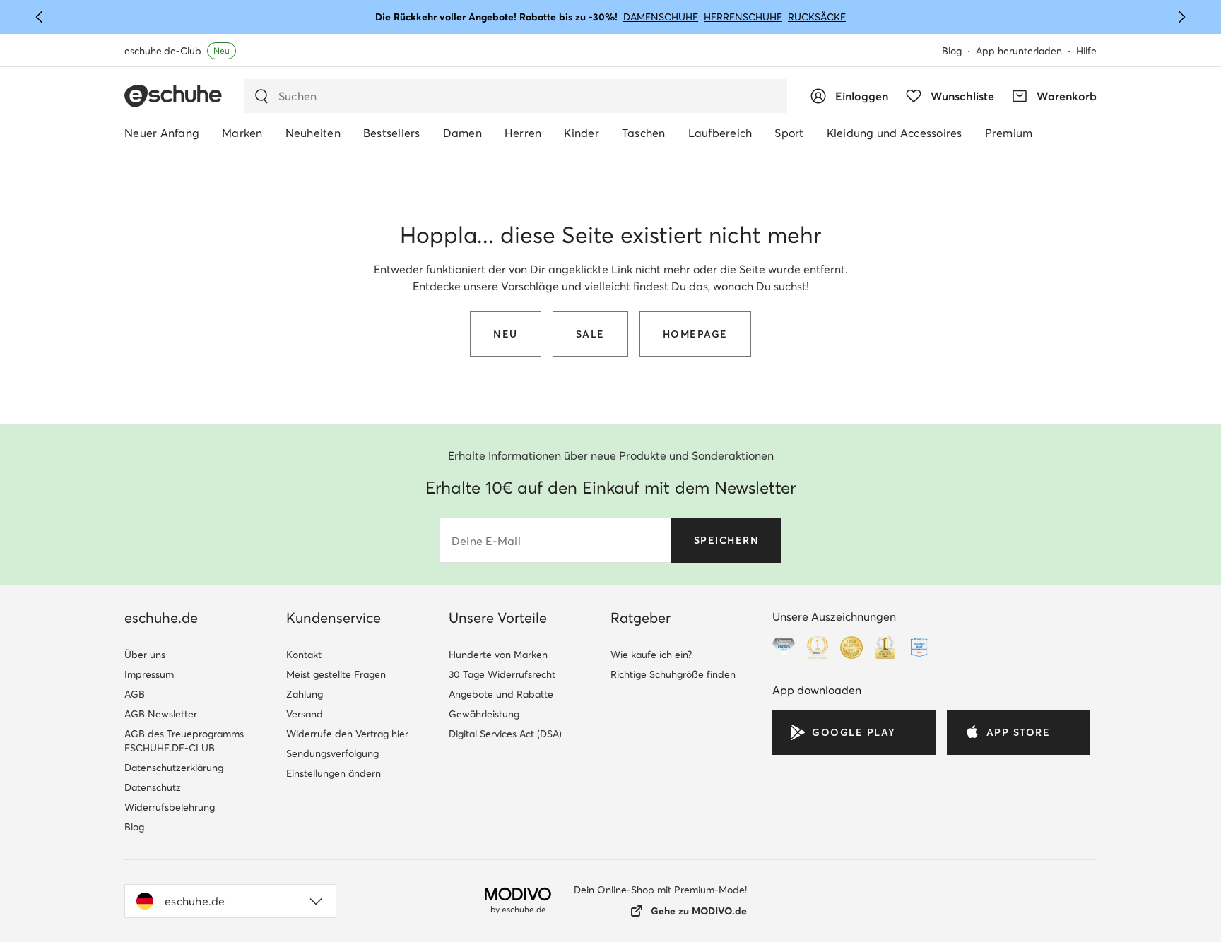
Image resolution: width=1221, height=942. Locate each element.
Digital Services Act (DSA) (505, 733)
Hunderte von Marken (498, 654)
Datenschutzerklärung (173, 767)
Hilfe (1086, 50)
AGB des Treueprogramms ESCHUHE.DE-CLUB (184, 740)
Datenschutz (152, 787)
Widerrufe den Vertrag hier (347, 733)
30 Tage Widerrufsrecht (502, 674)
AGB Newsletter (160, 714)
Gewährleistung (484, 714)
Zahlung (304, 694)
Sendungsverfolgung (332, 753)
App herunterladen (1019, 50)
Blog (952, 50)
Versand (304, 714)
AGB (134, 694)
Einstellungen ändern (333, 773)
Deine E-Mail (486, 541)
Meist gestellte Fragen (336, 674)
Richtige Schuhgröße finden (673, 674)
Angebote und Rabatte (501, 694)
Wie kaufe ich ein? (651, 654)
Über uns (144, 654)
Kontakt (304, 654)
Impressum (149, 674)
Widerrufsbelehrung (169, 807)
